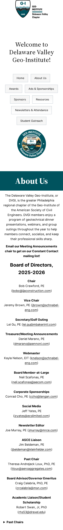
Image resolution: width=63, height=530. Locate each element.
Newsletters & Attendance (31, 110)
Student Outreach (31, 120)
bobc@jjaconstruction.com (31, 290)
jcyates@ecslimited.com (31, 416)
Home (20, 78)
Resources (42, 99)
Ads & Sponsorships (41, 88)
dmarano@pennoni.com (31, 343)
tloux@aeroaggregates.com (31, 468)
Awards (13, 88)
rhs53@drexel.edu (32, 512)
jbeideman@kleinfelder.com (31, 449)
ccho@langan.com (43, 396)
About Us (40, 78)
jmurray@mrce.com (43, 430)
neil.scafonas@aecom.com (31, 382)
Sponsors (20, 99)
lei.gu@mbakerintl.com (39, 324)
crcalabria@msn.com (32, 488)
